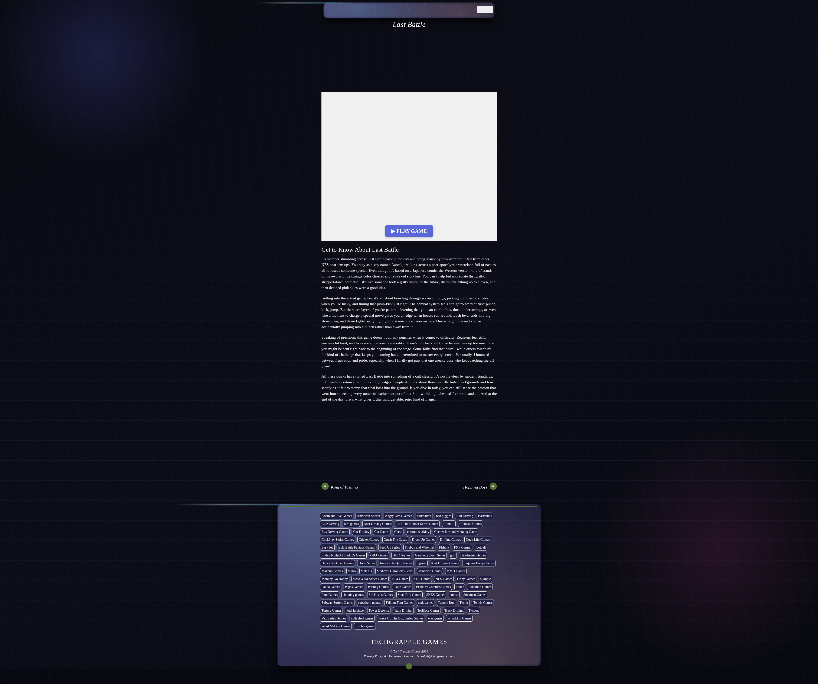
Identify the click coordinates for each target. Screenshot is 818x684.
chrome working (418, 531)
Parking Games (378, 587)
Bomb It (448, 524)
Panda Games (330, 587)
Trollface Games (428, 610)
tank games (425, 602)
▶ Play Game (409, 231)
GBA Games (379, 555)
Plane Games (402, 587)
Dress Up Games (423, 539)
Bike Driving (330, 524)
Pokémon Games (479, 587)
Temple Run (446, 602)
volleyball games (362, 618)
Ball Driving (464, 516)
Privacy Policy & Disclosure (383, 656)
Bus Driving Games (334, 531)
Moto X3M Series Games (370, 579)
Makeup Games (332, 571)
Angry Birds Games (398, 516)
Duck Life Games (478, 539)
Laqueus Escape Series (479, 563)
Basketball (485, 516)
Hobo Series (367, 563)
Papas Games (354, 587)
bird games (351, 524)
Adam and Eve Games (336, 516)
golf (452, 555)
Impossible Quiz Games (396, 563)
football (480, 547)
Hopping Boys (478, 486)
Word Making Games (335, 626)
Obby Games (466, 579)
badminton (424, 516)
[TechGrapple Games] (358, 13)
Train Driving (403, 610)
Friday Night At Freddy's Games (343, 555)
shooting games (353, 594)
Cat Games (381, 531)
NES (325, 265)
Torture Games (331, 610)
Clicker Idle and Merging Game (455, 531)
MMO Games (455, 571)
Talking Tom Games (399, 602)
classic (427, 376)
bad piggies (443, 516)
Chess (398, 531)
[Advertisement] (409, 60)
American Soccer (368, 516)
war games (435, 618)
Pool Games (329, 594)
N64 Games (400, 579)
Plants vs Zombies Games (433, 587)
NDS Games (422, 579)
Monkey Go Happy (334, 579)
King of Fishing (341, 486)
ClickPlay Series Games (337, 539)
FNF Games (462, 547)
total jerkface (355, 610)
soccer (454, 594)
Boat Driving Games (378, 524)
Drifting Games (450, 539)
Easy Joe (327, 547)
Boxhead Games (470, 524)
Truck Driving (454, 610)
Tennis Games (483, 602)
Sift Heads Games (381, 594)
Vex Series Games (333, 618)
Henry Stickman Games (337, 563)
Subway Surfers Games (337, 602)
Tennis (463, 602)
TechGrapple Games (407, 651)
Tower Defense (379, 610)
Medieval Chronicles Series (395, 571)
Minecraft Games (430, 571)
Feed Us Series (390, 547)
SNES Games (435, 594)
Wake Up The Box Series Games (400, 618)
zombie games (364, 626)
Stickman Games (474, 594)
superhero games (369, 602)
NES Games (443, 579)
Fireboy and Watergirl (419, 547)
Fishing (444, 547)
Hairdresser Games (473, 555)
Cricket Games (369, 539)
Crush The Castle (395, 539)
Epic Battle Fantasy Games (356, 547)
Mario (352, 571)
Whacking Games (459, 618)
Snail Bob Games (409, 594)
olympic (485, 579)
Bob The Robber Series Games (417, 524)
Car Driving (361, 531)
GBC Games (401, 555)
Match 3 (366, 571)
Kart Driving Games (445, 563)
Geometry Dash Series (430, 555)
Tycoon (473, 610)
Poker (460, 587)
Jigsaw (421, 563)
